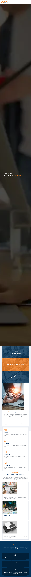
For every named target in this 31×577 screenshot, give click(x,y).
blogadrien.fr (24, 416)
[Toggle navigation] (29, 2)
